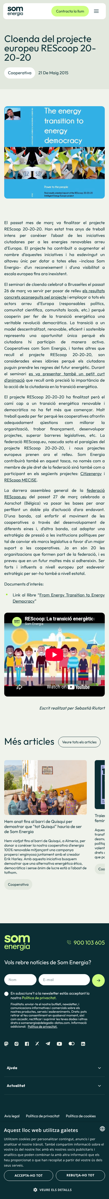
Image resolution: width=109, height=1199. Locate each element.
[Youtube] (59, 1044)
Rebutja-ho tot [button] (80, 1175)
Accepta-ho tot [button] (29, 1175)
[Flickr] (72, 1044)
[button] (54, 1189)
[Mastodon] (6, 1044)
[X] (37, 1044)
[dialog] (54, 1160)
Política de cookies (81, 1116)
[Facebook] (27, 1044)
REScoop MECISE (20, 480)
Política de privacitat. (42, 1027)
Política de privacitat (43, 1116)
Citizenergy (91, 473)
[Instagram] (17, 1044)
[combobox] (102, 1128)
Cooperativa (19, 73)
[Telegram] (48, 1044)
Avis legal (12, 1116)
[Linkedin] (83, 1044)
